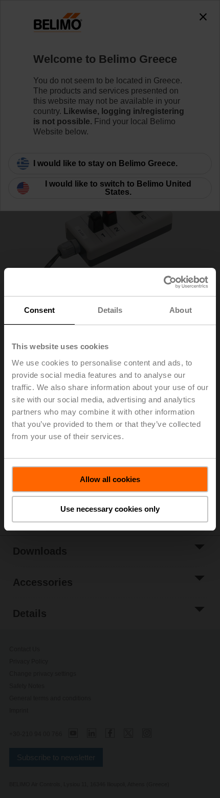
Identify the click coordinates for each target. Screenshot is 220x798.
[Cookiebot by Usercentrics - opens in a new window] (163, 282)
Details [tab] (110, 310)
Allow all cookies (110, 479)
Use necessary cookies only (110, 509)
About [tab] (180, 310)
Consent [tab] (39, 310)
